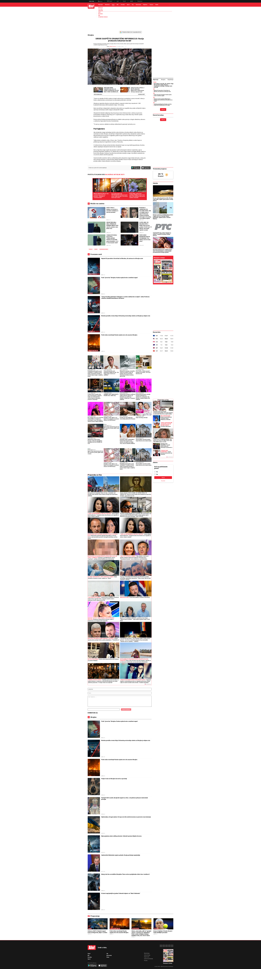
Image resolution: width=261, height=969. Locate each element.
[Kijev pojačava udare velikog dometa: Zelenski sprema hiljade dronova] (94, 844)
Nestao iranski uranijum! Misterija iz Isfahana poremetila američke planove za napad (163, 100)
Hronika (123, 4)
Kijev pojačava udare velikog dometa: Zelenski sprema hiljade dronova (121, 836)
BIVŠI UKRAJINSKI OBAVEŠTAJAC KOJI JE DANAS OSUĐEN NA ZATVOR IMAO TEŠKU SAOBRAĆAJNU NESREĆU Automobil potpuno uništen (111, 90)
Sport (128, 4)
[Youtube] (169, 946)
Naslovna (107, 4)
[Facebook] (161, 946)
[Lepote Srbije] (109, 1)
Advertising (147, 955)
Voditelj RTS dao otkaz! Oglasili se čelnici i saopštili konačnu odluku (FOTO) (162, 234)
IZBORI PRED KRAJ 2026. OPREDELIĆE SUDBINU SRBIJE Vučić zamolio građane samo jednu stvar (112, 225)
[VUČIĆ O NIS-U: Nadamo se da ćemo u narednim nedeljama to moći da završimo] (96, 212)
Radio (156, 4)
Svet (99, 12)
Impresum (146, 956)
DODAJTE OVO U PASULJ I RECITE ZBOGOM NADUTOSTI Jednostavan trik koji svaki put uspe (137, 89)
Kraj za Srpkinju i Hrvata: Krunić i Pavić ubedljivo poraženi (162, 931)
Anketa (155, 462)
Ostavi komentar (126, 709)
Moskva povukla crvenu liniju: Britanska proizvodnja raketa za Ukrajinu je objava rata (125, 316)
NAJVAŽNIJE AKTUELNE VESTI (114, 174)
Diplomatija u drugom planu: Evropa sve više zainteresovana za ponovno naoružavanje (126, 817)
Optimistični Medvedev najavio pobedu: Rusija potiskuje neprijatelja (120, 855)
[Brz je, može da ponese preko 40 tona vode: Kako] (163, 191)
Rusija (90, 249)
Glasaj (163, 477)
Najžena (145, 4)
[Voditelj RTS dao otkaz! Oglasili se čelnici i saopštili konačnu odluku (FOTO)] (163, 226)
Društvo (100, 7)
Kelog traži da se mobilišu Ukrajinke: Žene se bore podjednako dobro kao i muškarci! (125, 874)
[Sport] (131, 1)
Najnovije (100, 4)
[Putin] (94, 729)
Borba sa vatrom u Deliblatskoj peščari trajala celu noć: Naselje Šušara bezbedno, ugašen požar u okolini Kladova (163, 216)
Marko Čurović (113, 46)
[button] (128, 46)
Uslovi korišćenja (148, 958)
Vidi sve (163, 109)
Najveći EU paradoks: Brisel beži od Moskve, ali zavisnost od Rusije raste (122, 258)
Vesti (113, 4)
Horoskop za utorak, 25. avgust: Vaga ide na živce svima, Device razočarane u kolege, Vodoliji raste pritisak (163, 85)
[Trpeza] (124, 1)
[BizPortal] (100, 1)
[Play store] (135, 167)
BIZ (117, 4)
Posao (145, 960)
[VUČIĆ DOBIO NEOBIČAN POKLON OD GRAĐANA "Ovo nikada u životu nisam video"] (129, 240)
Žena (108, 957)
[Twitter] (172, 946)
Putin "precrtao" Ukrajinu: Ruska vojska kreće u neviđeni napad (119, 277)
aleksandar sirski (104, 249)
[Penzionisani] (140, 1)
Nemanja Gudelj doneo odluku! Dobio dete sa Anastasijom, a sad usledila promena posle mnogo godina (162, 251)
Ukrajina (100, 10)
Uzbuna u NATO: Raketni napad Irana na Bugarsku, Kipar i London (97, 931)
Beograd (100, 13)
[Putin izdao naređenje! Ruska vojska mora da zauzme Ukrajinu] (94, 767)
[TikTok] (166, 946)
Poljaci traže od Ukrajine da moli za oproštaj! (114, 778)
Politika (100, 9)
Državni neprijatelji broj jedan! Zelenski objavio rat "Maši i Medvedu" (120, 893)
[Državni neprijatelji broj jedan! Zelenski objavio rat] (94, 901)
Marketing (146, 953)
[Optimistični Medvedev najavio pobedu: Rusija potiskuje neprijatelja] (94, 863)
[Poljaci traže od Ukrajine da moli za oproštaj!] (94, 786)
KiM (99, 15)
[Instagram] (164, 946)
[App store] (146, 167)
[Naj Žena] (117, 1)
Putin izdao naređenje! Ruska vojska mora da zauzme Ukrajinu (119, 335)
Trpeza (151, 4)
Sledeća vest (141, 94)
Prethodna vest (98, 94)
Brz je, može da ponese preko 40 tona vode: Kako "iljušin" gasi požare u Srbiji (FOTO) (163, 199)
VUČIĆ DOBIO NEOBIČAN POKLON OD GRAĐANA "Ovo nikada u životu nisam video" (144, 238)
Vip (132, 4)
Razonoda (138, 4)
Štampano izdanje (103, 17)
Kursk (96, 249)
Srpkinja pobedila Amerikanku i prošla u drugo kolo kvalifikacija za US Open (163, 105)
